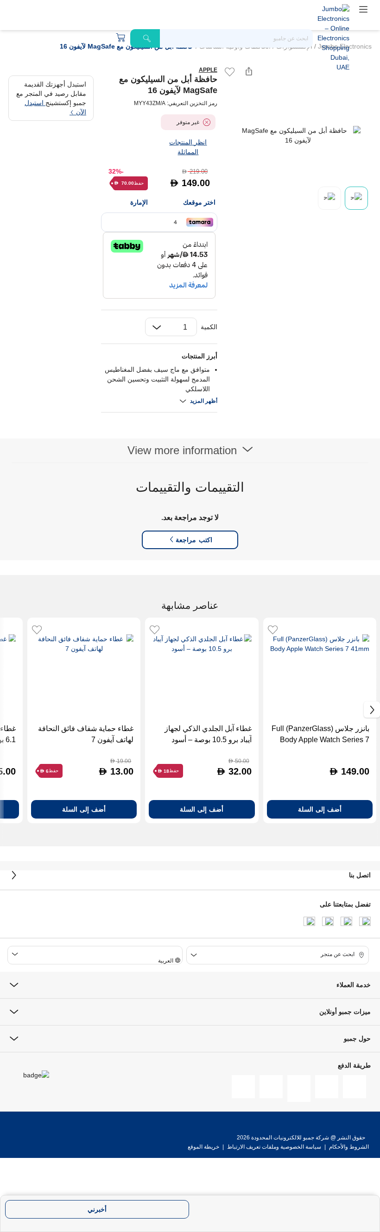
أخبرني (97, 1209)
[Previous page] (232, 135)
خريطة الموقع (203, 1147)
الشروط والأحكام (348, 1147)
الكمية (209, 327)
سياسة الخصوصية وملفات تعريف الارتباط (274, 1147)
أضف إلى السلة (320, 809)
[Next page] (364, 135)
